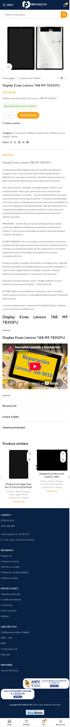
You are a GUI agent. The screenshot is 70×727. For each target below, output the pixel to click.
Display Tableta (10, 136)
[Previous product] (58, 78)
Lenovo (6, 330)
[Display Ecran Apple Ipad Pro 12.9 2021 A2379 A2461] (18, 465)
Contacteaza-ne (9, 649)
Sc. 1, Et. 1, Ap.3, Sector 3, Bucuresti (17, 539)
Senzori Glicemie (9, 670)
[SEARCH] (64, 14)
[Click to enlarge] (8, 67)
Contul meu (7, 605)
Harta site (5, 654)
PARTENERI (6, 664)
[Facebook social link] (11, 142)
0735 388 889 (8, 526)
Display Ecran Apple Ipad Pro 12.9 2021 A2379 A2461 (18, 486)
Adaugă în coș (28, 115)
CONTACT (6, 515)
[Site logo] (35, 4)
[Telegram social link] (27, 142)
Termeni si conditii (10, 566)
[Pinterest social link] (19, 142)
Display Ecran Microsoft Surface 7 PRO (51, 475)
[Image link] (46, 683)
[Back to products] (62, 78)
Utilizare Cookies (9, 578)
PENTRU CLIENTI (9, 588)
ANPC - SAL (6, 637)
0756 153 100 (7, 520)
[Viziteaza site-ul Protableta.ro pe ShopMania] (35, 712)
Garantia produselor (11, 594)
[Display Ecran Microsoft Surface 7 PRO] (52, 460)
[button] (30, 460)
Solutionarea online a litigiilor (15, 632)
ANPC (3, 643)
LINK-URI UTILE (9, 626)
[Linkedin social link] (23, 142)
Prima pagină (8, 78)
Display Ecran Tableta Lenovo (50, 133)
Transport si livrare (10, 561)
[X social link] (15, 142)
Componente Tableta (29, 78)
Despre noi (6, 555)
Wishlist (5, 616)
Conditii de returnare (11, 599)
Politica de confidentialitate (14, 572)
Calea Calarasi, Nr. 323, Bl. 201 (15, 534)
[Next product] (66, 78)
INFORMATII (7, 550)
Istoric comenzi (8, 610)
